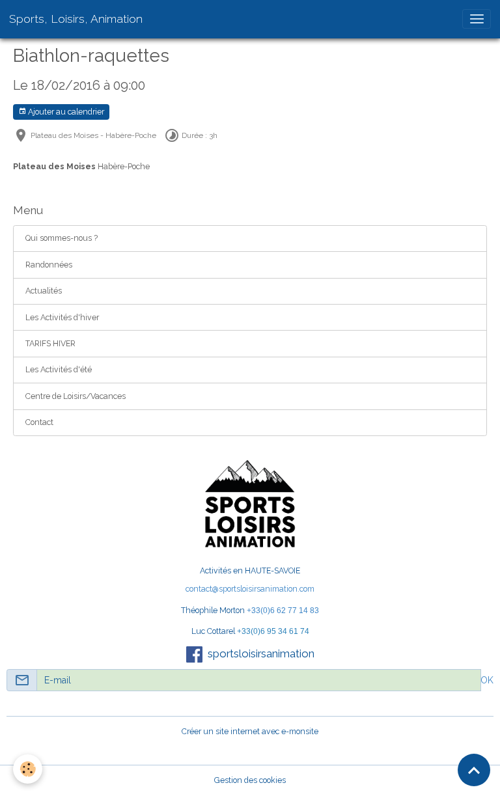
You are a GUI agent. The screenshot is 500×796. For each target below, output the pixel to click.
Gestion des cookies (250, 780)
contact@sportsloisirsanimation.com (250, 589)
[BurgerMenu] (476, 19)
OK (486, 680)
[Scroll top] (474, 770)
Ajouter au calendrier (65, 112)
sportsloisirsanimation (261, 653)
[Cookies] (27, 769)
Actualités (43, 290)
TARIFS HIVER (50, 343)
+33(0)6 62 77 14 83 (283, 610)
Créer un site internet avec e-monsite (250, 731)
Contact (39, 422)
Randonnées (48, 264)
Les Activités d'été (58, 369)
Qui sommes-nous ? (61, 238)
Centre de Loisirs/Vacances (75, 396)
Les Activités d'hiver (62, 317)
